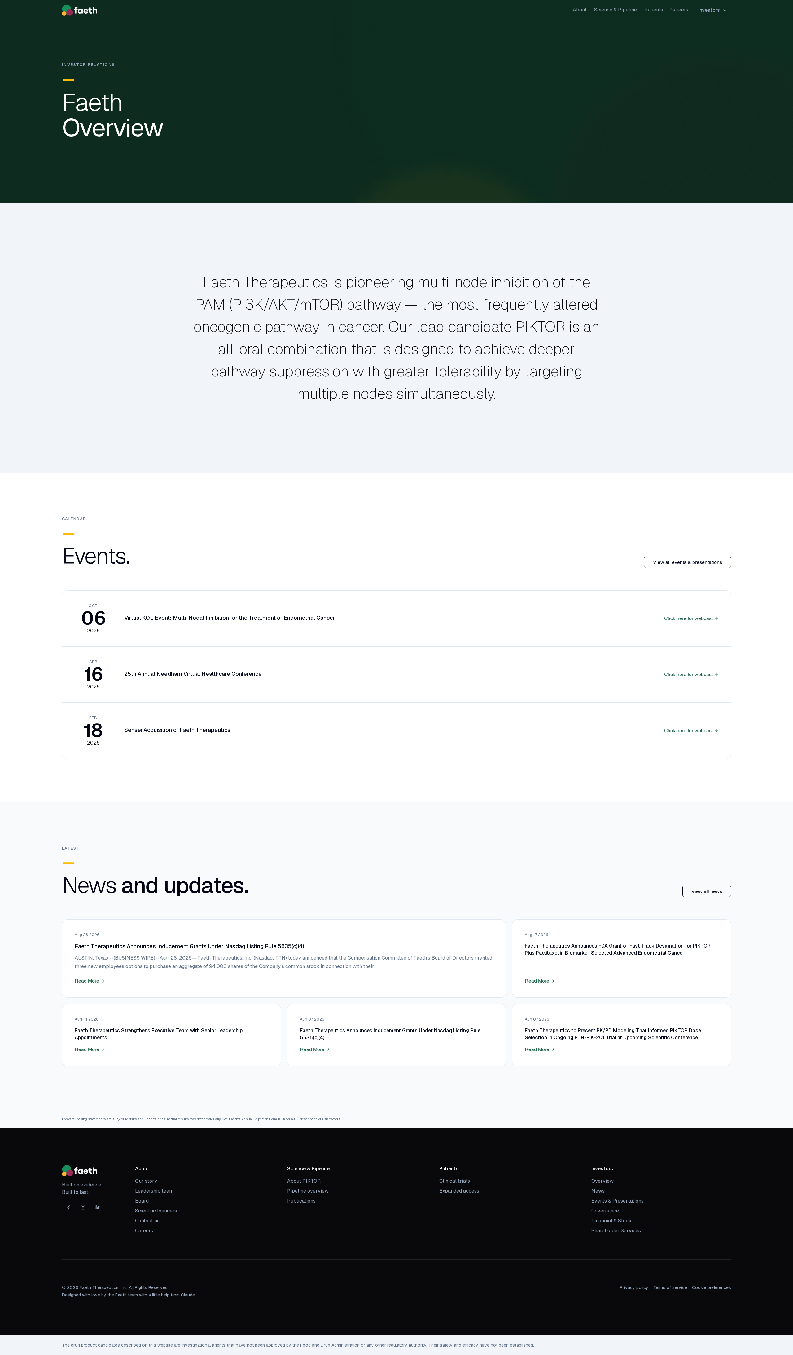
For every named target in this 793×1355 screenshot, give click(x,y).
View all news (706, 891)
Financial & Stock (611, 1220)
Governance (605, 1211)
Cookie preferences (711, 1287)
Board (142, 1201)
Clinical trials (454, 1181)
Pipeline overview (308, 1191)
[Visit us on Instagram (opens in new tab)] (83, 1207)
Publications (301, 1201)
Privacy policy (634, 1287)
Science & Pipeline (615, 10)
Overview (602, 1181)
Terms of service (670, 1287)
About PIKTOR (304, 1181)
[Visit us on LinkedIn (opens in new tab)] (98, 1207)
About (580, 10)
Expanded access (459, 1191)
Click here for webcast (688, 618)
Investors (709, 10)
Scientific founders (156, 1211)
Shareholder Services (616, 1230)
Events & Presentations (617, 1201)
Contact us (147, 1220)
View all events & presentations (687, 562)
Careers (679, 10)
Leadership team (154, 1191)
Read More (87, 981)
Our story (146, 1181)
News (598, 1191)
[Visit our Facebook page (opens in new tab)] (68, 1207)
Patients (653, 10)
